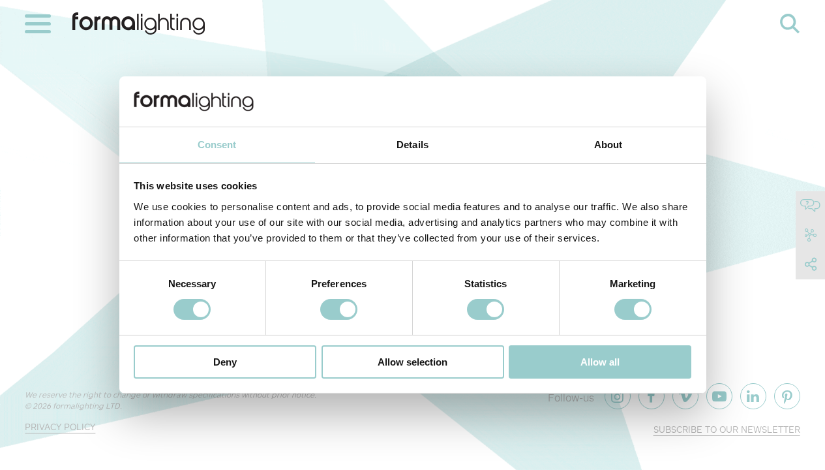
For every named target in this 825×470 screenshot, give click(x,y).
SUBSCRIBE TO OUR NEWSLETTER (726, 429)
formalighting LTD (86, 406)
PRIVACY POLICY (60, 426)
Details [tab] (412, 144)
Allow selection (412, 362)
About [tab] (608, 144)
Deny (225, 362)
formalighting (138, 23)
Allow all (600, 362)
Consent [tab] (217, 144)
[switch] (338, 309)
